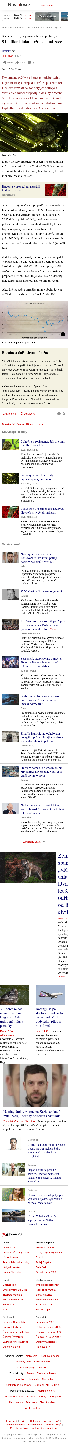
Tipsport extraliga (12, 1294)
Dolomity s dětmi (12, 1346)
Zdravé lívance (44, 1294)
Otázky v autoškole (46, 1341)
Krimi (23, 566)
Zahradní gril (42, 1384)
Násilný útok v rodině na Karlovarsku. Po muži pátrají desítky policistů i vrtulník (39, 558)
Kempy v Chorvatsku (14, 1322)
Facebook (11, 1421)
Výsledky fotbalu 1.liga (15, 1289)
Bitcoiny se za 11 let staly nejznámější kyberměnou (37, 477)
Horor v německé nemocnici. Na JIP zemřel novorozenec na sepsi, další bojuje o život (42, 771)
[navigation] (4, 5)
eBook (10, 62)
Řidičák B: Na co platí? (48, 1336)
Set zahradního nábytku (19, 1384)
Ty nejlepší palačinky (47, 1284)
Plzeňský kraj (27, 746)
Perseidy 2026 (23, 1361)
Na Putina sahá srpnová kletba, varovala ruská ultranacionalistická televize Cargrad (43, 809)
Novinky (6, 50)
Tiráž (56, 1421)
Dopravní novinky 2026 (48, 1331)
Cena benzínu (42, 1361)
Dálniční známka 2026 (48, 1327)
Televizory (31, 1402)
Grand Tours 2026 (46, 1272)
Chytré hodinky (48, 1402)
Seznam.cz (47, 5)
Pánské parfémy (33, 1408)
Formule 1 (8, 1304)
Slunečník (33, 1379)
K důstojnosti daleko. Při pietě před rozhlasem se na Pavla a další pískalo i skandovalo (43, 625)
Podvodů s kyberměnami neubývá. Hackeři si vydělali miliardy (43, 510)
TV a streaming (28, 671)
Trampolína (19, 1379)
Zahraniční (26, 817)
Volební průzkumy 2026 (16, 1252)
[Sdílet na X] (64, 413)
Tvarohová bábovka (47, 1299)
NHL (5, 1309)
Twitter (23, 1421)
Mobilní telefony (46, 1390)
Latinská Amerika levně (15, 1341)
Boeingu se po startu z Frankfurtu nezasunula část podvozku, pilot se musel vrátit (49, 1017)
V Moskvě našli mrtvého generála (42, 591)
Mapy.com (31, 1355)
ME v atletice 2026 (13, 1299)
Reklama (35, 1421)
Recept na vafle (44, 1304)
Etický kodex (35, 1424)
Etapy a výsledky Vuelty (49, 1252)
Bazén (30, 1373)
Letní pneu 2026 (45, 1322)
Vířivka (55, 1384)
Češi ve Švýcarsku (13, 1336)
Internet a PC (8, 195)
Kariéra (47, 1421)
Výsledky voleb (11, 1257)
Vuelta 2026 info (45, 1247)
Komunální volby (12, 1272)
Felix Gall (41, 1267)
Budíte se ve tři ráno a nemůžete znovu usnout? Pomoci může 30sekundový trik (41, 700)
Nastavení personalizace (44, 1428)
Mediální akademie (14, 1424)
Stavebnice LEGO (14, 1396)
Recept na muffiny (46, 1289)
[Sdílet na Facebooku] (59, 413)
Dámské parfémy (36, 1396)
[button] (34, 132)
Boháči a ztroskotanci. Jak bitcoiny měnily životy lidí (43, 443)
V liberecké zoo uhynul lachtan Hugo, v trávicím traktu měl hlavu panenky (12, 1017)
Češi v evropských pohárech (32, 1367)
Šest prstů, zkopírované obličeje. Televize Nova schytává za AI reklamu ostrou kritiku (41, 662)
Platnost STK (43, 1346)
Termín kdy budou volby (16, 1262)
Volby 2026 (9, 1247)
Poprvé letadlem (12, 1327)
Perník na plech (44, 1309)
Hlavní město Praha (30, 633)
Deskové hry (16, 1402)
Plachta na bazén (46, 1373)
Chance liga (9, 1284)
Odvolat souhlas (19, 1428)
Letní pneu (55, 1396)
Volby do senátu (11, 1267)
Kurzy (40, 424)
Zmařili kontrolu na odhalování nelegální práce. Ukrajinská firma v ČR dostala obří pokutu (42, 737)
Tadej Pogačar (44, 1262)
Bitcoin (29, 424)
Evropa (24, 596)
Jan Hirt (40, 1257)
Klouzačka (47, 1379)
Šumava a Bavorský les (16, 1331)
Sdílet (22, 62)
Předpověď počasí (50, 1355)
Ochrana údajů (53, 1424)
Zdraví (24, 708)
